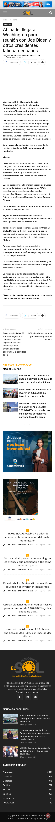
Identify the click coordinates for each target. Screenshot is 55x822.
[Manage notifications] (48, 815)
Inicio (5, 20)
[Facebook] (20, 697)
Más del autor (12, 369)
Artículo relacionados (17, 365)
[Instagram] (28, 697)
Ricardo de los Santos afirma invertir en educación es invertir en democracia (35, 393)
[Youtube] (35, 697)
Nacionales (14, 20)
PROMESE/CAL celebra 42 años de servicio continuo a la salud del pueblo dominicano (35, 379)
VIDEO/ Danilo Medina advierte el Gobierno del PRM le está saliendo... (35, 751)
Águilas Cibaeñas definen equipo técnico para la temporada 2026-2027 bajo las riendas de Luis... (27, 608)
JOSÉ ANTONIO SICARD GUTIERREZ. (21, 55)
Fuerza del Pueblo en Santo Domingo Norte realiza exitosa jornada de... (35, 718)
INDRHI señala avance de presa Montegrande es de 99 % (40, 336)
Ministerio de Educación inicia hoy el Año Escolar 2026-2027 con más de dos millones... (27, 633)
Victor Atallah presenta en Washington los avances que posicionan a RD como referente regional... (27, 562)
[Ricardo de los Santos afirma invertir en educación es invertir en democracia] (10, 393)
